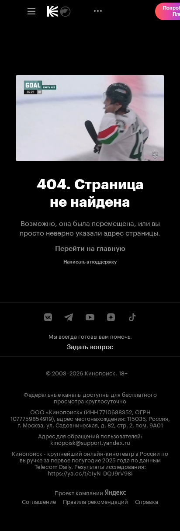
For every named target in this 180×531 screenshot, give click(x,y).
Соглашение (39, 500)
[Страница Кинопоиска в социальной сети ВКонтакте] (48, 317)
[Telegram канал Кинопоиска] (69, 317)
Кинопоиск (100, 372)
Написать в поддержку (90, 262)
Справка (146, 500)
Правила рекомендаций (95, 500)
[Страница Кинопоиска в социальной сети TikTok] (132, 317)
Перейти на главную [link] (90, 248)
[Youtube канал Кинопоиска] (90, 317)
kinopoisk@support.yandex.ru (90, 441)
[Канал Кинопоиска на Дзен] (111, 317)
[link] (52, 11)
